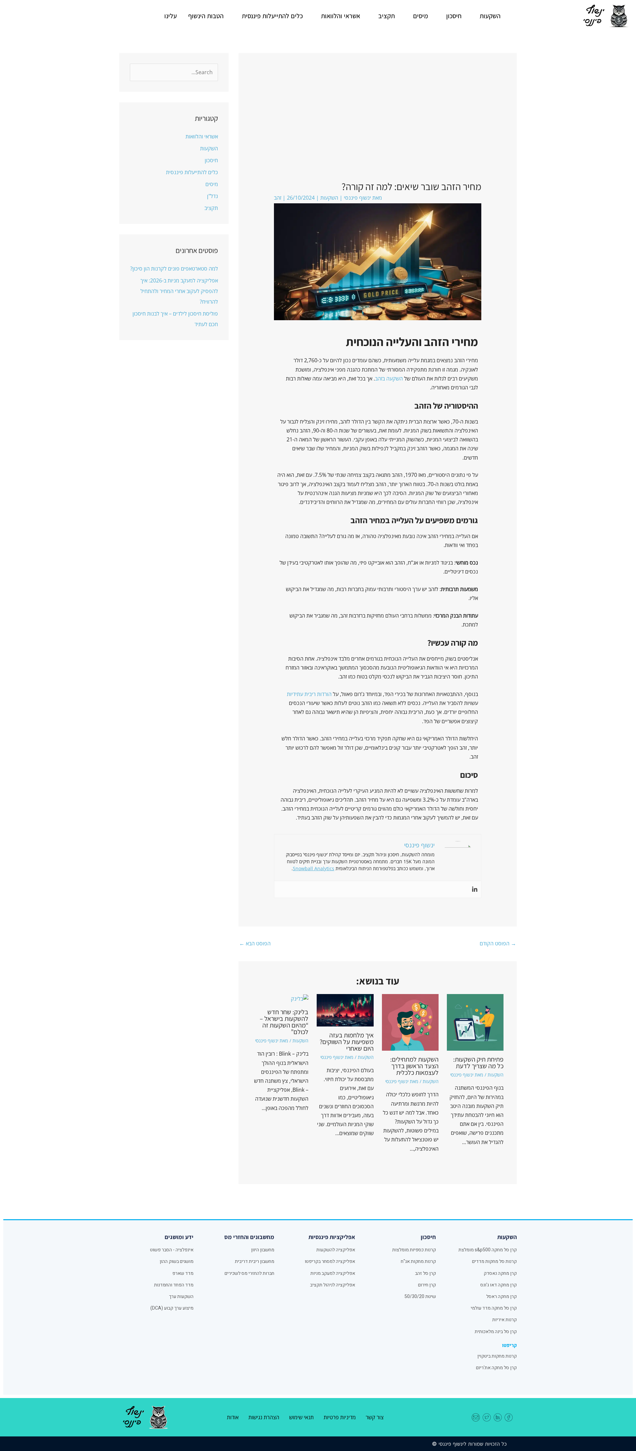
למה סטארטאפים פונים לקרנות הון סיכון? (174, 268)
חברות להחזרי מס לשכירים (249, 1273)
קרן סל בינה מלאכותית (496, 1331)
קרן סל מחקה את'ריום (496, 1367)
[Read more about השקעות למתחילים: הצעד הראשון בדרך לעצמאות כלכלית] (410, 1022)
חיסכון (453, 16)
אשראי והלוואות (340, 16)
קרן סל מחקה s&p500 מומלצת (487, 1249)
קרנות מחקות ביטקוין (497, 1356)
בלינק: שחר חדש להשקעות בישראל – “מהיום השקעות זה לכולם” (284, 1022)
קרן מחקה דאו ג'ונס (498, 1284)
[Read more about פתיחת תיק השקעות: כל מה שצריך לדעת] (475, 1022)
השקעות (490, 16)
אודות (232, 1417)
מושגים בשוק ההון (176, 1261)
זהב (277, 197)
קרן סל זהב (425, 1273)
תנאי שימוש (301, 1417)
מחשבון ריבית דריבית (254, 1261)
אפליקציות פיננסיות (331, 1237)
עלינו (170, 16)
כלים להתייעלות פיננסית (272, 16)
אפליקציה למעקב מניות (332, 1273)
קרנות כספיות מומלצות (414, 1249)
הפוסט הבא (255, 943)
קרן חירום (427, 1284)
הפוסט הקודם (498, 943)
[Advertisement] (377, 130)
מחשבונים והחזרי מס (249, 1237)
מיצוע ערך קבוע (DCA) (171, 1308)
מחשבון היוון (262, 1249)
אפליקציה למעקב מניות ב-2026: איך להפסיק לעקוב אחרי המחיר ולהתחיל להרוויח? (179, 291)
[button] (486, 16)
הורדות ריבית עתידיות (309, 694)
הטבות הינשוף (206, 16)
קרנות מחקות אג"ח (418, 1261)
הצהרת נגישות (263, 1417)
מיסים (420, 16)
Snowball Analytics (313, 868)
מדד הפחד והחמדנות (173, 1284)
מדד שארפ (182, 1273)
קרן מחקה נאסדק (500, 1273)
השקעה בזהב (389, 378)
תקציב (386, 16)
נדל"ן (212, 196)
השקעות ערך (181, 1296)
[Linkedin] (475, 889)
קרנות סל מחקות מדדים (494, 1261)
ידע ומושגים (179, 1237)
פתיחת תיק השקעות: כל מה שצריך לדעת (478, 1062)
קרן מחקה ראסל (501, 1296)
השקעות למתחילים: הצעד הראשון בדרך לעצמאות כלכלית (414, 1066)
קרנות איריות (504, 1319)
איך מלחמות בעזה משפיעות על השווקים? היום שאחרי (347, 1042)
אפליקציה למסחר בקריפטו (330, 1261)
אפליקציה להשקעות (335, 1249)
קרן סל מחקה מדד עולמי (494, 1308)
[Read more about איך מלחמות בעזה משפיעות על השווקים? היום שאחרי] (345, 1009)
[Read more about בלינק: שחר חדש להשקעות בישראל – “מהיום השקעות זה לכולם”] (299, 998)
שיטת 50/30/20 (420, 1296)
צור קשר (375, 1417)
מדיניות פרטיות (340, 1417)
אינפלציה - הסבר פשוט (171, 1249)
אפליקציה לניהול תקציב (332, 1284)
